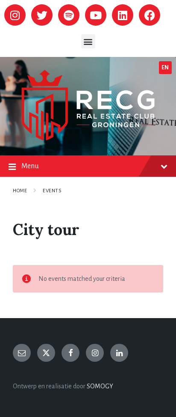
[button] (88, 41)
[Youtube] (95, 15)
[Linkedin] (122, 15)
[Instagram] (15, 15)
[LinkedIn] (119, 353)
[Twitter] (42, 15)
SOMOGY (100, 386)
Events (52, 191)
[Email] (22, 353)
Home (20, 191)
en (165, 68)
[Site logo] (88, 138)
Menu (30, 166)
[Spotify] (68, 15)
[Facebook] (149, 15)
